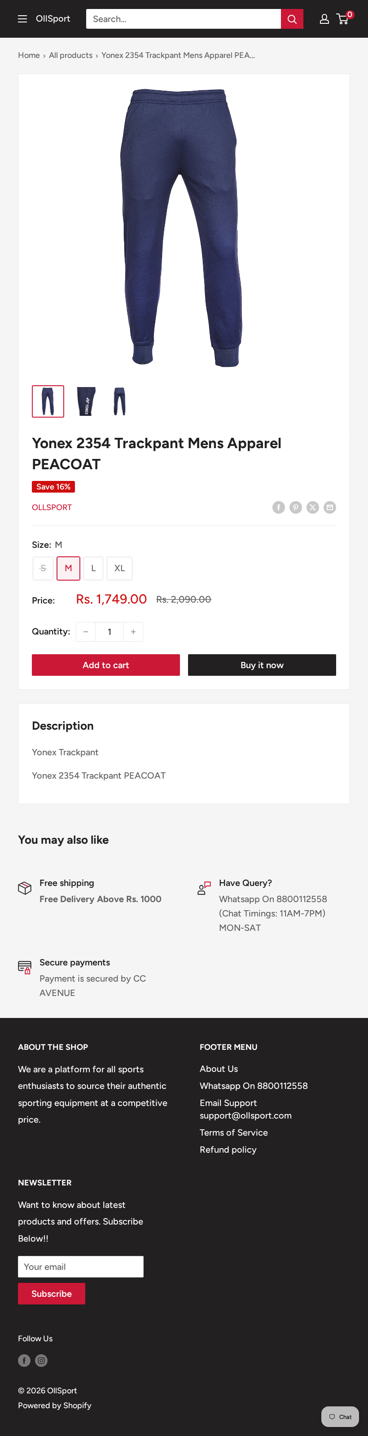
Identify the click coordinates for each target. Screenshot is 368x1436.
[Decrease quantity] (85, 631)
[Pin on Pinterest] (295, 506)
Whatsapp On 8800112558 (254, 1085)
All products (70, 55)
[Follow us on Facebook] (24, 1360)
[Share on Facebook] (278, 506)
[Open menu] (22, 18)
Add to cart (106, 665)
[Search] (292, 19)
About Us (219, 1068)
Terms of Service (234, 1132)
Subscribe (51, 1293)
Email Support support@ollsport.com (246, 1109)
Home (29, 55)
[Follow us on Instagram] (41, 1360)
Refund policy (228, 1149)
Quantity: (51, 631)
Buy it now (262, 665)
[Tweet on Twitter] (313, 506)
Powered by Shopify (55, 1405)
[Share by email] (330, 506)
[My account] (324, 19)
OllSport (52, 507)
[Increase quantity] (133, 631)
